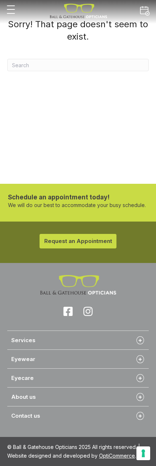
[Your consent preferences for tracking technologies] (143, 453)
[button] (11, 10)
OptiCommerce (117, 456)
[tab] (78, 340)
